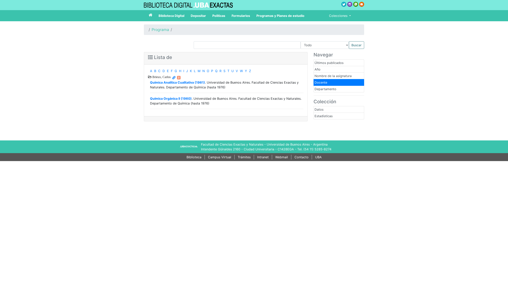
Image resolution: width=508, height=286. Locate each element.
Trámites (244, 157)
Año (317, 69)
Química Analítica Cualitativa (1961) (177, 82)
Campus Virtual (219, 157)
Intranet (263, 157)
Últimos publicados (329, 63)
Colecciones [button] (338, 16)
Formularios (241, 16)
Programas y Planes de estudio (280, 16)
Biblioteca (194, 157)
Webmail (281, 157)
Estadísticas (324, 116)
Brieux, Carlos (161, 76)
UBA (318, 157)
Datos (319, 109)
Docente (321, 82)
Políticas (218, 16)
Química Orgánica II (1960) (171, 98)
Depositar (198, 16)
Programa (160, 29)
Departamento (325, 89)
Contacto (301, 157)
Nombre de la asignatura (333, 76)
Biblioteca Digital (171, 16)
